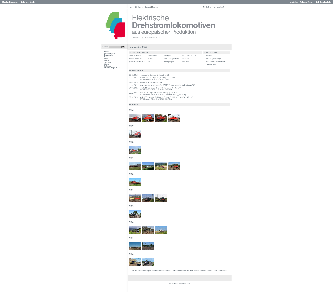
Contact (148, 7)
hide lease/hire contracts (215, 62)
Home (131, 7)
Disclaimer (139, 7)
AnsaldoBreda (109, 53)
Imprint (155, 7)
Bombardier (108, 55)
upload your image (213, 59)
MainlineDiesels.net (10, 2)
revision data (210, 65)
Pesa (106, 59)
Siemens (107, 62)
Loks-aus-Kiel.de (28, 2)
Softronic (107, 66)
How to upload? (218, 7)
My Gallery (207, 7)
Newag (106, 60)
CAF (105, 57)
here (191, 271)
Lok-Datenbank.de (323, 2)
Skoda (106, 64)
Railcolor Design (306, 2)
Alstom (107, 51)
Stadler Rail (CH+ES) (112, 68)
